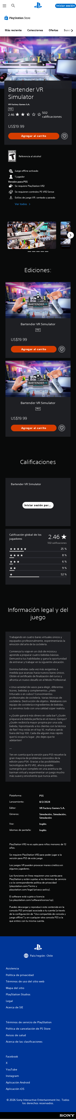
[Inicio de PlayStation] (38, 5)
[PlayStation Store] (18, 18)
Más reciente (13, 30)
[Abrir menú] (4, 6)
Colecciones (35, 30)
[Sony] (67, 1118)
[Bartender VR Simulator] (31, 235)
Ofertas (53, 30)
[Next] (70, 235)
